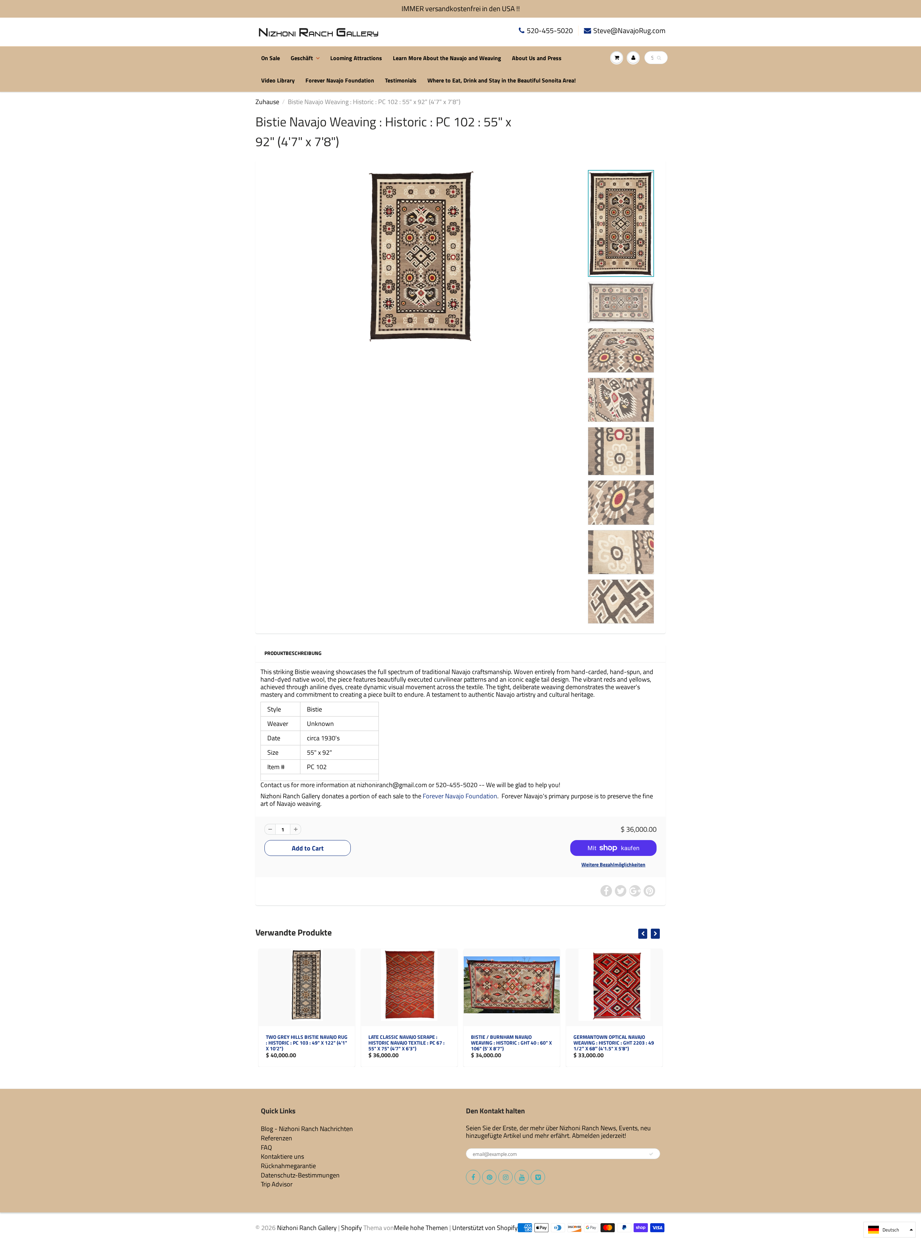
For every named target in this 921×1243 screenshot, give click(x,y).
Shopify (351, 1228)
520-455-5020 (550, 31)
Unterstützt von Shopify (485, 1228)
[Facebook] (473, 1177)
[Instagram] (505, 1177)
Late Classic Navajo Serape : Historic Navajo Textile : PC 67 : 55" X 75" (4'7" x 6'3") (304, 1042)
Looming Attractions (356, 58)
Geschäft (302, 58)
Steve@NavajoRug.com (629, 31)
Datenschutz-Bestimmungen (300, 1175)
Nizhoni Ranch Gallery (307, 1228)
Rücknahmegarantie (288, 1166)
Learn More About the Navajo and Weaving (447, 58)
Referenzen (276, 1138)
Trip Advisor (276, 1184)
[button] (889, 1230)
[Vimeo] (538, 1177)
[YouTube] (521, 1177)
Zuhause (267, 102)
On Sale (270, 58)
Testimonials (401, 80)
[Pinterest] (489, 1177)
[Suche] (659, 58)
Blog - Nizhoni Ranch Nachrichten (307, 1129)
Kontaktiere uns (282, 1156)
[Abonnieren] (651, 1154)
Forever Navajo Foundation (339, 80)
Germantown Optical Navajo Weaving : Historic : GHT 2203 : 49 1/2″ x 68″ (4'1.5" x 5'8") (511, 1042)
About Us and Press (537, 58)
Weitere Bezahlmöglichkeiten (613, 864)
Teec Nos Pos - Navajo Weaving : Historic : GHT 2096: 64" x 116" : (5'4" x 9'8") (612, 1042)
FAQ (266, 1147)
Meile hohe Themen (421, 1228)
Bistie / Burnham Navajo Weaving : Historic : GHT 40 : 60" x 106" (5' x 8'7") (408, 1042)
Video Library (278, 80)
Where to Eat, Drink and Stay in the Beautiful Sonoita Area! (501, 80)
